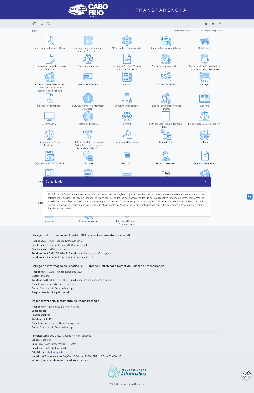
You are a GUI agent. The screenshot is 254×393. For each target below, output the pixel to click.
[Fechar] (205, 181)
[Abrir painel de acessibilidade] (246, 374)
